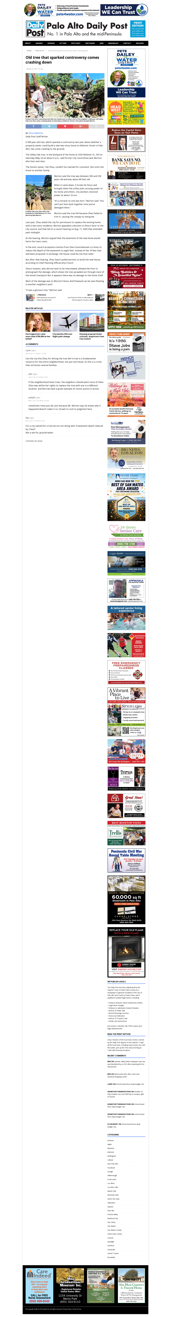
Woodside (111, 1257)
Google (110, 1171)
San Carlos (111, 1222)
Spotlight (75, 43)
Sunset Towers (113, 1253)
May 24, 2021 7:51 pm (36, 69)
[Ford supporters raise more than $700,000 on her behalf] (38, 322)
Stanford (110, 1245)
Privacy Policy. (67, 1309)
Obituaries (90, 43)
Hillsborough (112, 1175)
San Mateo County (114, 1230)
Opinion (51, 43)
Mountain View (113, 1195)
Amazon (110, 1140)
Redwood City (112, 1218)
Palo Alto (110, 1210)
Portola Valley (112, 1214)
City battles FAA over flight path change (62, 335)
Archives (140, 43)
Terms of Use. (76, 1309)
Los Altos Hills (112, 1187)
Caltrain (110, 1160)
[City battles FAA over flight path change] (65, 322)
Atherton (110, 1148)
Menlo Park (111, 1191)
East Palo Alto (112, 1164)
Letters (62, 43)
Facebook (111, 1168)
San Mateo (111, 1226)
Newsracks (113, 43)
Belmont (110, 1152)
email (113, 1026)
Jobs (102, 43)
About (28, 43)
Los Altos (111, 1183)
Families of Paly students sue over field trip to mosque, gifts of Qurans (125, 1094)
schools (110, 1238)
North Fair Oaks (113, 1199)
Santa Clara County (114, 1234)
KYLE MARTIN (36, 133)
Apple (109, 1144)
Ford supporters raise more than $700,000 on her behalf (38, 336)
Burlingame (111, 1156)
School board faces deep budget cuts (130, 1084)
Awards (39, 43)
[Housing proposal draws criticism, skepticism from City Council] (91, 322)
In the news (111, 1179)
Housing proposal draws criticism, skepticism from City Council (91, 336)
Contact (127, 43)
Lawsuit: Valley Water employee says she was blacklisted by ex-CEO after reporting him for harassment (126, 1064)
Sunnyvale (111, 1249)
